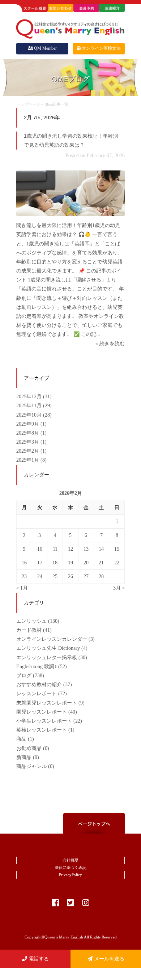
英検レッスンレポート (41, 730)
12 (70, 549)
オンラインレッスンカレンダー (51, 639)
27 (86, 576)
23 (24, 576)
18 (54, 562)
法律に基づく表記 (70, 867)
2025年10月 (29, 415)
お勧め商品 (29, 748)
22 (116, 562)
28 (101, 576)
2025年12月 (29, 396)
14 (101, 549)
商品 (21, 739)
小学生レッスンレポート (44, 721)
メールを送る (108, 959)
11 (55, 549)
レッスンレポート (36, 693)
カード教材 (29, 630)
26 (70, 576)
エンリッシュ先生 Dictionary (48, 648)
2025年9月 (28, 424)
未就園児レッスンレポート (46, 703)
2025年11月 (29, 405)
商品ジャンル (31, 766)
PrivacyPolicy (70, 874)
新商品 (23, 757)
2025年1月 (28, 460)
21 (101, 562)
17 (39, 562)
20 (86, 562)
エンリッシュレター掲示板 (46, 657)
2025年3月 (28, 442)
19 (70, 562)
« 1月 (22, 588)
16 (24, 562)
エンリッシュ (31, 621)
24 (39, 576)
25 (54, 576)
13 (86, 549)
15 (116, 549)
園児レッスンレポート (41, 712)
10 (39, 549)
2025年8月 (28, 433)
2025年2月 (28, 451)
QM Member (45, 48)
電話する (38, 959)
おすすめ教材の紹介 (39, 684)
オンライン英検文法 (101, 48)
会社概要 (70, 860)
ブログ (23, 675)
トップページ (28, 104)
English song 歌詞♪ (36, 666)
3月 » (119, 588)
